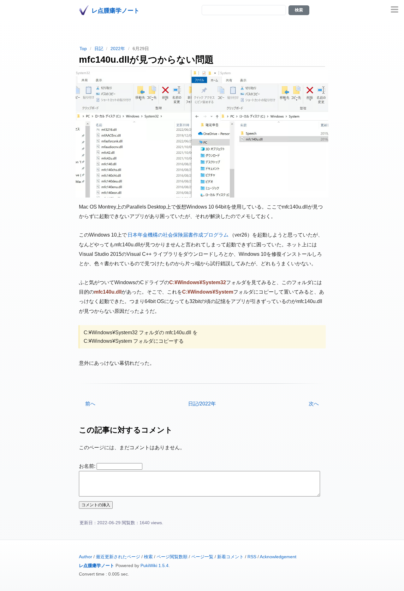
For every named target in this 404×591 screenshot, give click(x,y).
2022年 (117, 48)
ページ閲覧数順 (172, 556)
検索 (148, 556)
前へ (90, 403)
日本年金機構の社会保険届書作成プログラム (178, 235)
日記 (98, 48)
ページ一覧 (202, 556)
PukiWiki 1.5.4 (154, 565)
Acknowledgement (278, 556)
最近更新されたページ (118, 556)
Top (83, 48)
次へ (314, 403)
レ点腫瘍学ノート (96, 565)
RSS (251, 556)
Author (85, 556)
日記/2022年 (202, 403)
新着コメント (230, 556)
